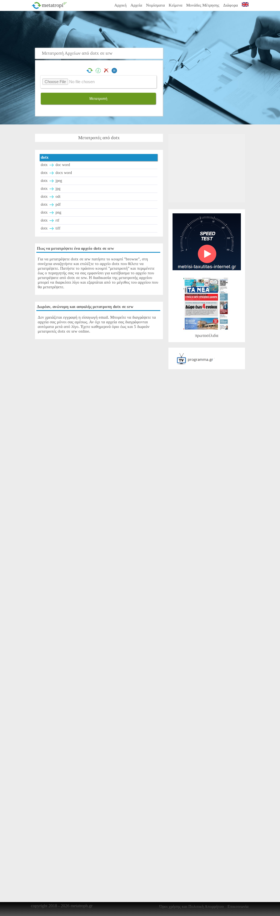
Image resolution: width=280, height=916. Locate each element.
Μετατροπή (98, 99)
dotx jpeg (51, 181)
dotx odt (50, 196)
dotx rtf (50, 220)
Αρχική (120, 5)
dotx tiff (50, 228)
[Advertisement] (156, 28)
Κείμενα (175, 5)
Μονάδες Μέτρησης (202, 5)
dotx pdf (51, 204)
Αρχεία (136, 5)
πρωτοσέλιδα (206, 335)
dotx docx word (56, 173)
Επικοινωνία (238, 906)
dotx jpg (50, 189)
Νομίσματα (155, 5)
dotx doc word (55, 165)
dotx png (51, 212)
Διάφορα (230, 5)
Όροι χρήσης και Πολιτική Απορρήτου (191, 906)
